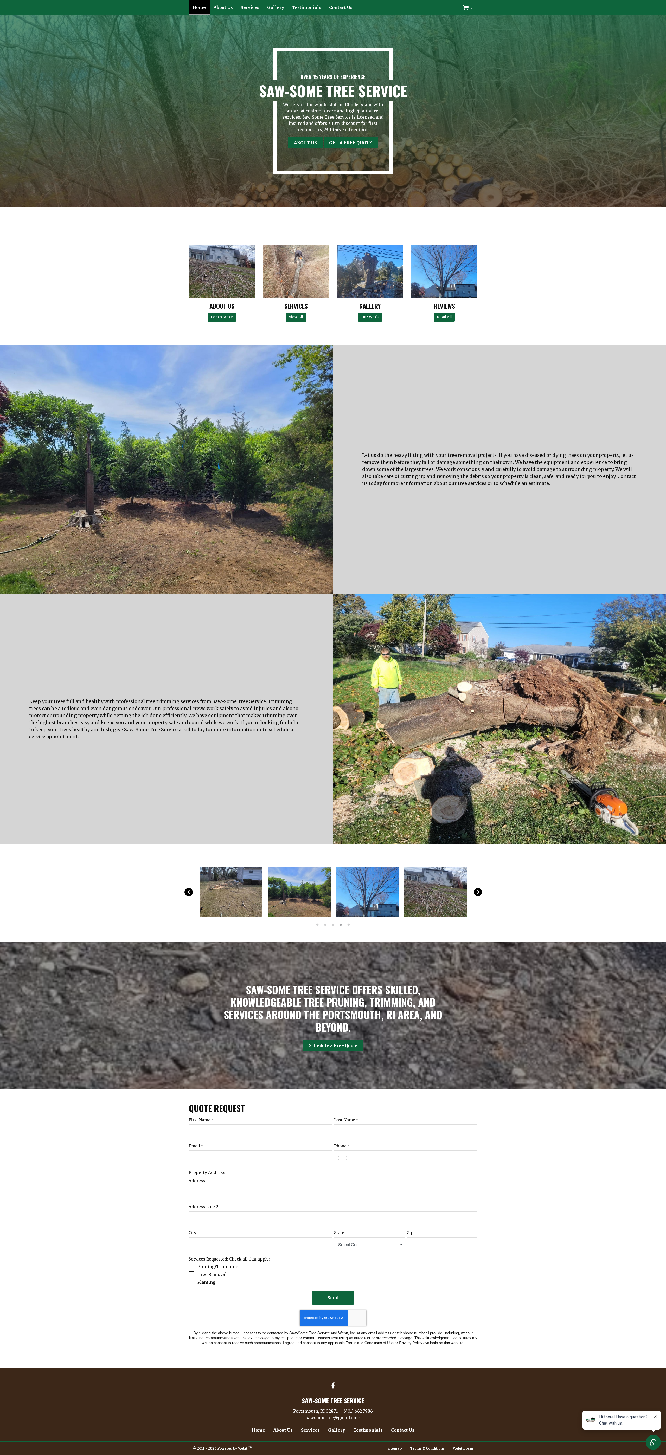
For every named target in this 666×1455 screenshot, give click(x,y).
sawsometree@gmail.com (333, 1417)
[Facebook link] (333, 1386)
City (192, 1232)
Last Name (344, 1120)
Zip (410, 1232)
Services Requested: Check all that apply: (229, 1259)
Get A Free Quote (350, 142)
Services (250, 7)
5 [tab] (348, 924)
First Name (199, 1120)
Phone (340, 1146)
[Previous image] (188, 892)
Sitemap (394, 1448)
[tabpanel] (231, 892)
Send (333, 1297)
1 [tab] (317, 924)
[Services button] (296, 271)
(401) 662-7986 (358, 1411)
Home (201, 7)
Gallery (275, 7)
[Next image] (478, 892)
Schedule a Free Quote (333, 1045)
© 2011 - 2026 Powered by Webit (223, 1448)
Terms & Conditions (427, 1448)
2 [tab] (325, 924)
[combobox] (369, 1244)
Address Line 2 (203, 1206)
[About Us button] (222, 271)
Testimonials (306, 7)
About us (305, 142)
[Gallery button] (370, 271)
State (339, 1232)
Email (194, 1146)
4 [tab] (340, 924)
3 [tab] (333, 924)
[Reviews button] (444, 271)
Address (197, 1180)
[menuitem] (199, 7)
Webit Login (463, 1448)
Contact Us (341, 7)
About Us (223, 7)
